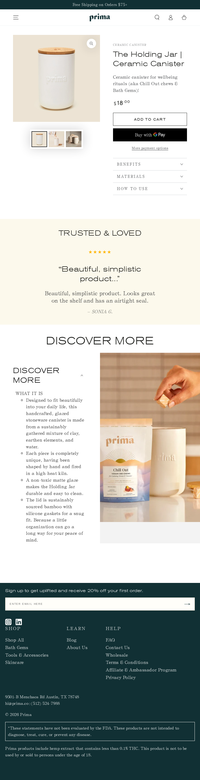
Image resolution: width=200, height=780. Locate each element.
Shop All (14, 640)
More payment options (150, 148)
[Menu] (16, 17)
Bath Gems (16, 647)
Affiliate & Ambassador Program (141, 669)
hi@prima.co (17, 703)
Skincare (14, 662)
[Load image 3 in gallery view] (74, 139)
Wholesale (117, 655)
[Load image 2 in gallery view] (56, 139)
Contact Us (118, 647)
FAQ (110, 640)
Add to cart (150, 119)
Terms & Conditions (127, 662)
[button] (157, 17)
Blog (72, 640)
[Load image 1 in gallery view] (39, 139)
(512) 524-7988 (45, 703)
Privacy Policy (121, 677)
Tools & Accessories (26, 655)
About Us (77, 647)
